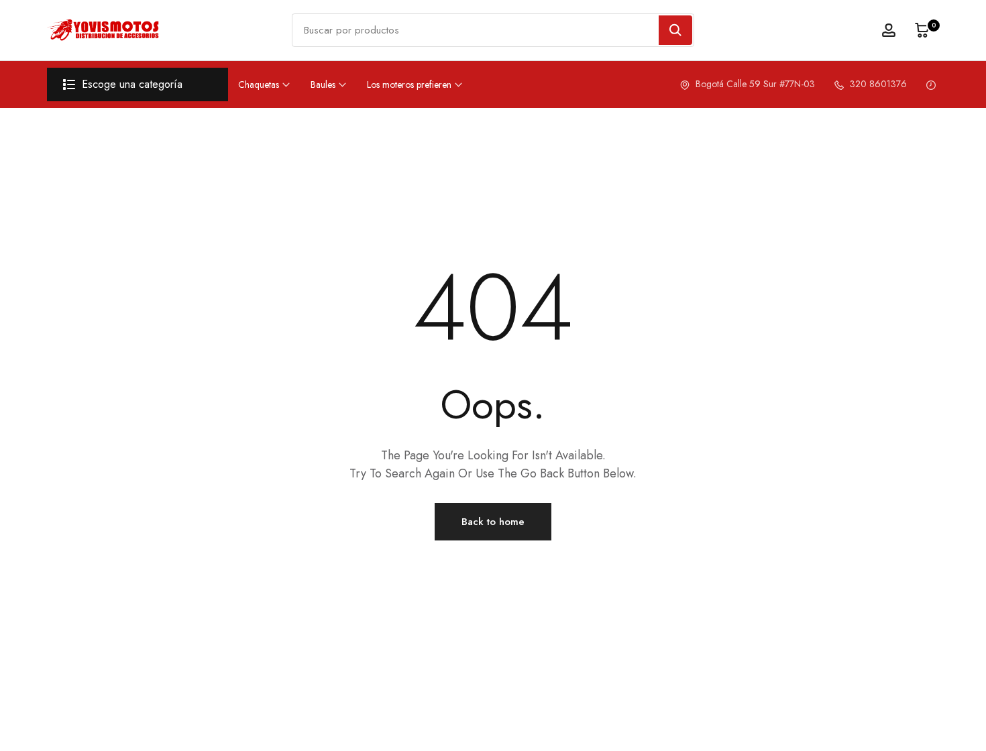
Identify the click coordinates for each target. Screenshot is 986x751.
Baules (323, 84)
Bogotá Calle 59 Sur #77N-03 (754, 84)
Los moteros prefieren (409, 84)
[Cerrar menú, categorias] (216, 17)
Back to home (493, 521)
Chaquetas (258, 84)
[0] (922, 30)
